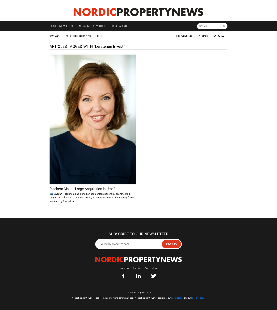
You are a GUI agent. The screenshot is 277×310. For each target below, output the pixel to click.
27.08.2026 (54, 36)
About (154, 268)
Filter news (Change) (183, 36)
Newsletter (124, 268)
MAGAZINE (84, 26)
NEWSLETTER (67, 26)
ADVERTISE (99, 26)
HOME (53, 26)
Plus (146, 268)
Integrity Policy (197, 298)
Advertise (137, 268)
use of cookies (177, 298)
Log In (100, 36)
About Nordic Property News (78, 36)
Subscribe (171, 243)
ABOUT (123, 26)
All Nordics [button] (204, 36)
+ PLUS (112, 26)
